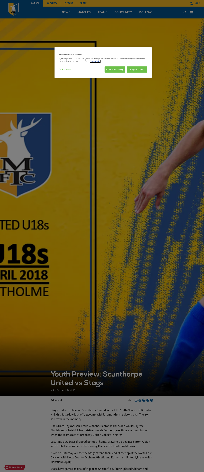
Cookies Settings (65, 69)
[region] (103, 62)
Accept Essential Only (114, 69)
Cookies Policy (95, 61)
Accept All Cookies (137, 69)
